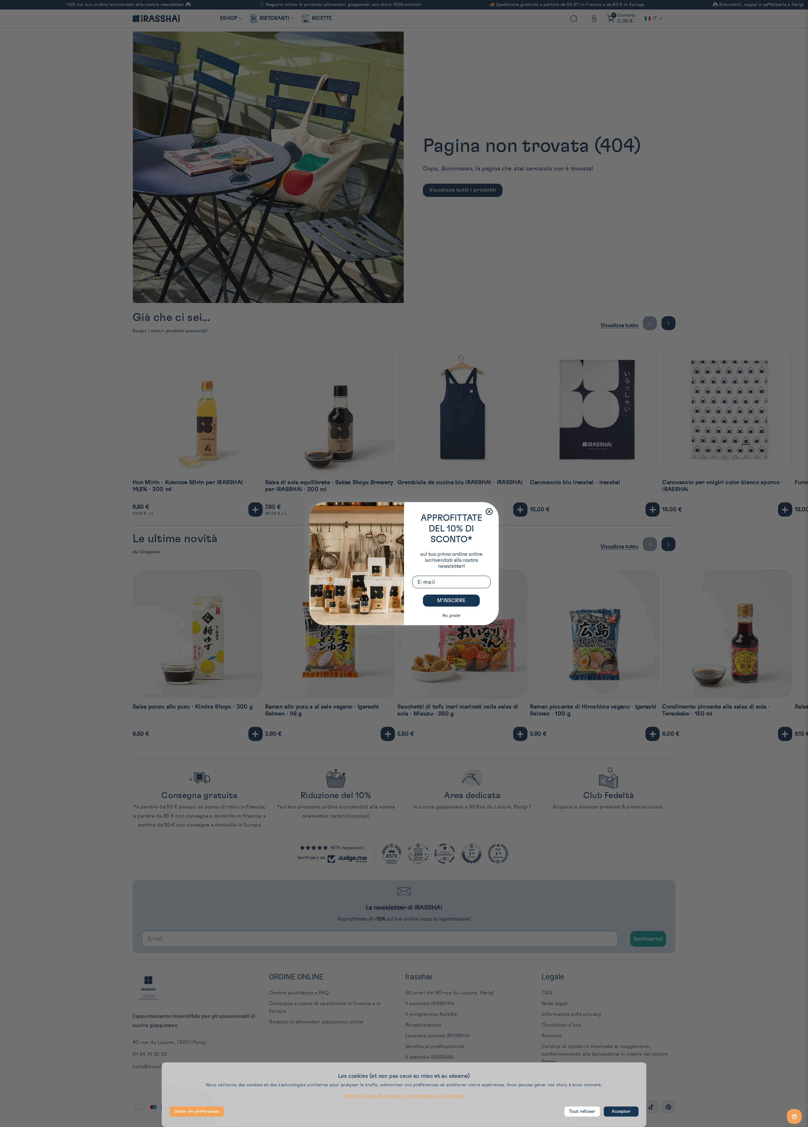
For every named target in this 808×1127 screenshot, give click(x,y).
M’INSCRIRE (451, 600)
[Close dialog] (489, 511)
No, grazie (451, 615)
